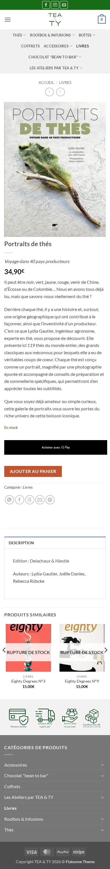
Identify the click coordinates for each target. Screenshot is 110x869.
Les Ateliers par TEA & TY (54, 68)
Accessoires (56, 46)
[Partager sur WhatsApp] (9, 499)
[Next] (105, 661)
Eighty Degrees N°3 (28, 681)
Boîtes (85, 35)
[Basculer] (102, 764)
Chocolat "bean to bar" (26, 775)
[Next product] (49, 92)
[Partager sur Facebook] (19, 499)
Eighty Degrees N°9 (82, 681)
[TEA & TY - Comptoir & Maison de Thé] (55, 19)
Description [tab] (21, 543)
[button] (7, 19)
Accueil (46, 82)
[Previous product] (60, 92)
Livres (82, 46)
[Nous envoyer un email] (64, 5)
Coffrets (30, 46)
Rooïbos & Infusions (50, 35)
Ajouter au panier (33, 471)
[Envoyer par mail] (40, 499)
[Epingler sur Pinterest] (50, 499)
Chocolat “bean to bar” (53, 57)
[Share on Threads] (29, 499)
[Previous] (4, 661)
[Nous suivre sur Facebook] (46, 5)
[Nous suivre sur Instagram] (55, 5)
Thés (17, 35)
